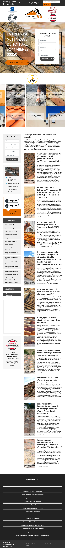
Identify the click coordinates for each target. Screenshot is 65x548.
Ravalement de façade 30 (11, 271)
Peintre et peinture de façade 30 (10, 248)
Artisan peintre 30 (9, 224)
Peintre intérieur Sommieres (32, 518)
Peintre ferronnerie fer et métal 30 (11, 253)
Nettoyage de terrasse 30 (11, 238)
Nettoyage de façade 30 (11, 234)
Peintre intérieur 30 (10, 244)
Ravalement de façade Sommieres (32, 521)
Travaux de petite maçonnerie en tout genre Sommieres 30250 (32, 535)
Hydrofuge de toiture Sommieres (32, 532)
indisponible (10, 2)
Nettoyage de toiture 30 (11, 241)
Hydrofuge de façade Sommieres (32, 504)
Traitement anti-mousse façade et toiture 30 (11, 278)
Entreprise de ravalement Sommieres (32, 508)
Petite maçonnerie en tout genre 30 (11, 267)
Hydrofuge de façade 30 (11, 228)
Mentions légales (49, 544)
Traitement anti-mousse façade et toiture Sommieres (32, 487)
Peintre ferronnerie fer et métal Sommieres (32, 528)
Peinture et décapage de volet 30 (11, 258)
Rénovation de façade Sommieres (32, 491)
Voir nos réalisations (17, 62)
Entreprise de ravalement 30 (12, 282)
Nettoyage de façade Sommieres (32, 501)
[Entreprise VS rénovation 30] (34, 14)
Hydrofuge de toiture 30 (11, 231)
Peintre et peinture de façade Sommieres (32, 494)
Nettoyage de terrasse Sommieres (32, 498)
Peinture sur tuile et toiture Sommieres (32, 515)
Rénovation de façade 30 (11, 274)
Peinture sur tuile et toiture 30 (12, 262)
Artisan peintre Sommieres (32, 511)
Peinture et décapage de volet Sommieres (32, 525)
